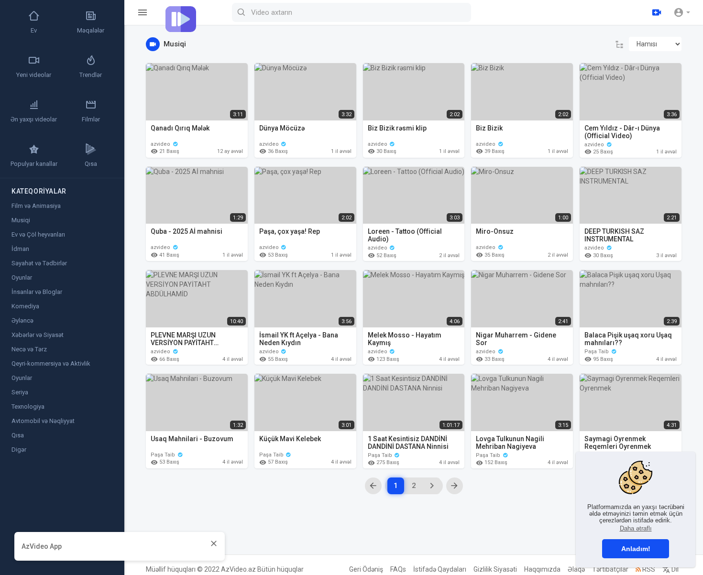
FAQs (398, 569)
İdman (20, 248)
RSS (648, 569)
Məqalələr (90, 30)
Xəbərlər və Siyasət (37, 334)
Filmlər (91, 119)
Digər (18, 449)
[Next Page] (432, 485)
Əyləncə (22, 320)
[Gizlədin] (214, 543)
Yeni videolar (33, 74)
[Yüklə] (656, 12)
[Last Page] (454, 485)
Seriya (19, 392)
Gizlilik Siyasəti (495, 569)
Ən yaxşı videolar (34, 119)
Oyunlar (21, 277)
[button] (681, 12)
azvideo (161, 144)
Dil (674, 569)
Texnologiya (27, 406)
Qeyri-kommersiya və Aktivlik (50, 363)
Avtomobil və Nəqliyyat (43, 420)
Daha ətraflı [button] (636, 528)
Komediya (25, 306)
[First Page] (373, 485)
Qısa (91, 163)
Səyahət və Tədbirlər (39, 263)
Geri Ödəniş (366, 569)
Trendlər (90, 74)
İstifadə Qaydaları (439, 569)
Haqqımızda (542, 569)
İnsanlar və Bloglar (36, 291)
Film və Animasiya (36, 205)
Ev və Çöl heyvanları (38, 234)
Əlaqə (576, 569)
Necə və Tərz (29, 349)
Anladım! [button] (635, 549)
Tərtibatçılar (610, 569)
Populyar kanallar (34, 163)
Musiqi (20, 220)
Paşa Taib (597, 351)
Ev (34, 30)
